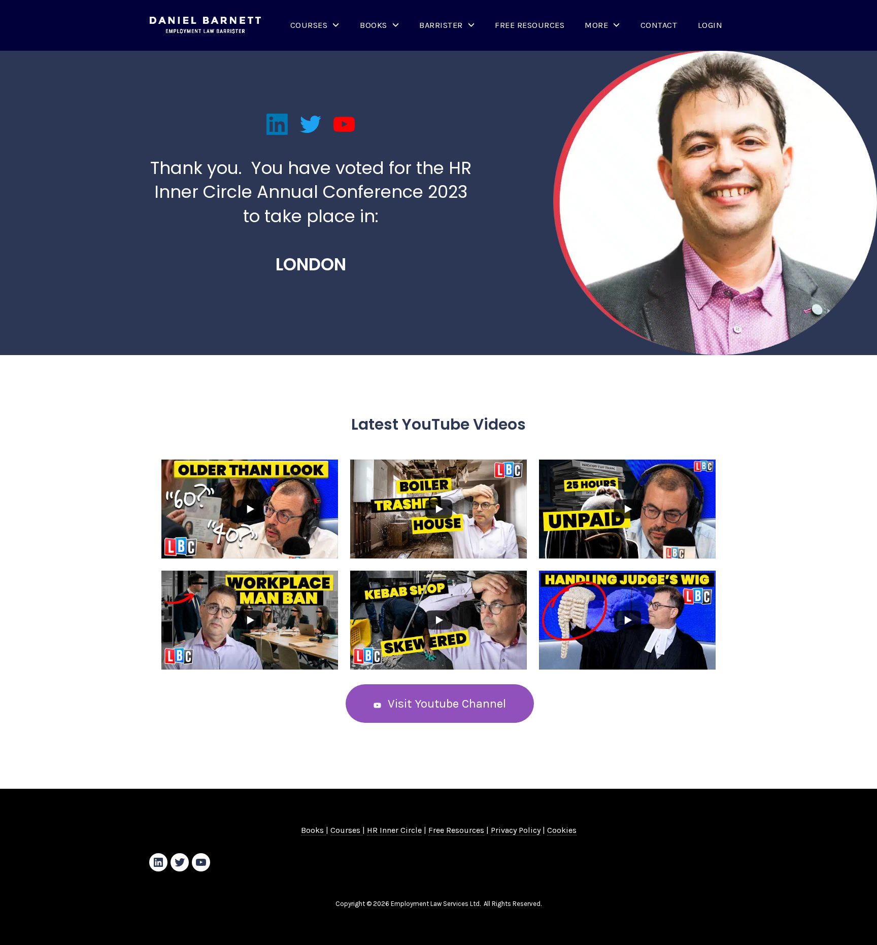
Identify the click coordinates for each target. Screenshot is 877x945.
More (596, 25)
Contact (659, 25)
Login (710, 25)
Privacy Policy (516, 830)
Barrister (441, 25)
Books (373, 25)
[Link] (277, 124)
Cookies (562, 830)
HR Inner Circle (394, 830)
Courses (309, 25)
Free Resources (529, 25)
